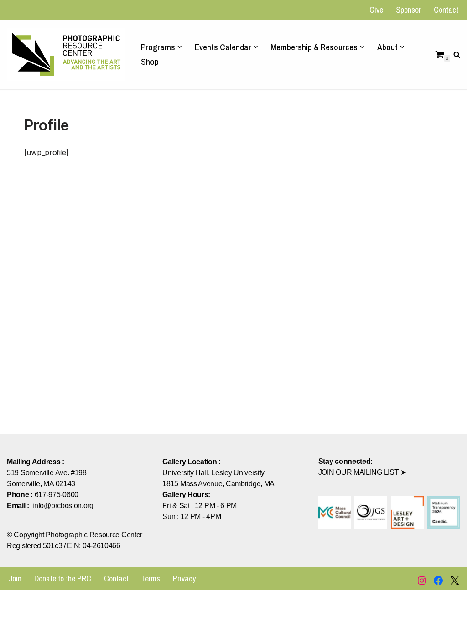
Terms (150, 578)
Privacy (184, 578)
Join (15, 578)
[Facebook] (438, 580)
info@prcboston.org (62, 505)
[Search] (456, 54)
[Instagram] (421, 580)
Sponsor (408, 10)
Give (376, 10)
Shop (150, 61)
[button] (179, 47)
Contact (446, 10)
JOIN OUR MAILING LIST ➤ (362, 472)
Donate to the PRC (62, 578)
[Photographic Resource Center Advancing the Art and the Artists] (66, 54)
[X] (454, 580)
